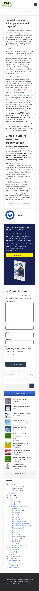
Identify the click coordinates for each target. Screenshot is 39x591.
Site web (8, 339)
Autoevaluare (16, 511)
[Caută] (31, 386)
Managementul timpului (20, 526)
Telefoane (12, 565)
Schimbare (15, 491)
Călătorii (11, 497)
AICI (23, 188)
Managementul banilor (20, 524)
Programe (15, 539)
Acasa (3, 12)
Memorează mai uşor (19, 427)
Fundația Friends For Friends (21, 96)
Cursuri (14, 517)
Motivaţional (13, 561)
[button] (35, 4)
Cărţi (10, 500)
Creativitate (16, 513)
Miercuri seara (17, 528)
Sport (14, 543)
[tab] (19, 393)
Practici (11, 563)
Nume (8, 325)
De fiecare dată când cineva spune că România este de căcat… (21, 436)
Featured (12, 552)
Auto (10, 493)
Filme (10, 554)
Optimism (15, 489)
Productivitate (17, 537)
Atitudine (12, 484)
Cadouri (11, 495)
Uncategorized (14, 567)
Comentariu (10, 301)
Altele (14, 508)
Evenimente (9, 12)
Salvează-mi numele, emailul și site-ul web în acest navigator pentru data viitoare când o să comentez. (18, 350)
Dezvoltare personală (16, 506)
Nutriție (15, 532)
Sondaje (15, 541)
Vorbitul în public (18, 545)
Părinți (14, 534)
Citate (11, 504)
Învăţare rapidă (17, 521)
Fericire (14, 519)
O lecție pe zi (16, 487)
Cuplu (14, 515)
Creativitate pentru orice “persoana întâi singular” (17, 23)
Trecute (15, 550)
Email (7, 332)
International (13, 556)
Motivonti (15, 530)
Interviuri (12, 558)
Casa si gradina (14, 502)
